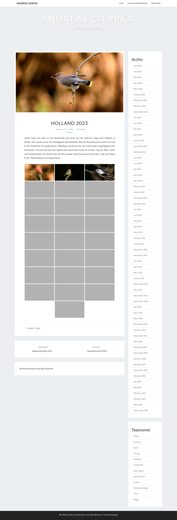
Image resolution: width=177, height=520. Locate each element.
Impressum (155, 3)
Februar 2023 (139, 238)
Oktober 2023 (140, 203)
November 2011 (140, 335)
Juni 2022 (138, 261)
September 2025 (141, 111)
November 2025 (140, 100)
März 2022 (138, 272)
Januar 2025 (139, 140)
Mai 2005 (137, 387)
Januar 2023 (139, 244)
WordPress (95, 514)
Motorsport (139, 470)
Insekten (137, 459)
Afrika (136, 436)
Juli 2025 (137, 117)
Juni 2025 (138, 123)
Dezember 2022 (140, 249)
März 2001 (138, 404)
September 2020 (141, 301)
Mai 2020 (137, 307)
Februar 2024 (139, 186)
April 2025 (138, 134)
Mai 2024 (137, 169)
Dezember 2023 (140, 198)
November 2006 (140, 370)
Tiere (136, 493)
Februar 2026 (139, 94)
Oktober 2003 (140, 399)
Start (121, 3)
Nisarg (114, 514)
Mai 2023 (137, 221)
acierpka (81, 129)
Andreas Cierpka (27, 3)
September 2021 (141, 284)
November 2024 (140, 146)
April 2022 (138, 267)
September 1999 (141, 410)
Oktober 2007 (140, 364)
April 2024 (138, 175)
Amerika (137, 442)
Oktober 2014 (140, 330)
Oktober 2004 (140, 393)
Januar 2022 (139, 278)
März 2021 (138, 289)
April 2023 (138, 226)
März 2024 (138, 180)
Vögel (37, 328)
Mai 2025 (137, 129)
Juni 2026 (138, 71)
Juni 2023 (138, 215)
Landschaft (138, 465)
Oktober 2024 (140, 152)
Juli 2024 (137, 157)
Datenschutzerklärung (137, 3)
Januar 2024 (139, 192)
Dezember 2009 (140, 347)
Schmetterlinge (141, 488)
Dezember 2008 (140, 353)
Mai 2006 (137, 381)
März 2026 (138, 88)
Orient (136, 482)
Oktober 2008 (140, 358)
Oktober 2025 (140, 106)
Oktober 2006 (140, 376)
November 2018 (140, 324)
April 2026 (138, 83)
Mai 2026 (137, 77)
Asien (136, 447)
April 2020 (138, 312)
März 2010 (138, 341)
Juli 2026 (137, 65)
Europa (30, 328)
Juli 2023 (137, 209)
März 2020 (138, 318)
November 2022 (140, 255)
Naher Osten (139, 476)
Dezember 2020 (140, 295)
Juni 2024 (138, 163)
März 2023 (138, 232)
